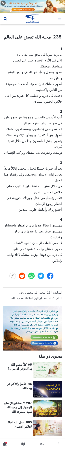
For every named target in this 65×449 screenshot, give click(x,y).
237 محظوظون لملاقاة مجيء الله (32, 298)
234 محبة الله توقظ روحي (35, 292)
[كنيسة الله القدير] (32, 18)
